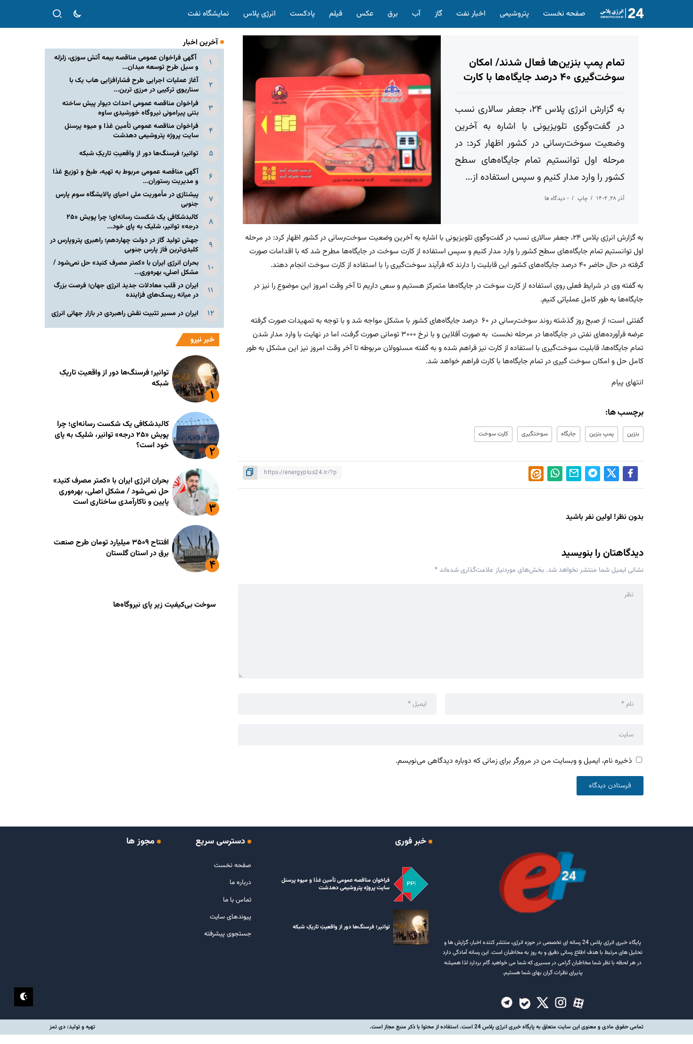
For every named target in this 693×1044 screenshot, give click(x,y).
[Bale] (524, 1003)
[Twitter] (542, 1003)
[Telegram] (506, 1003)
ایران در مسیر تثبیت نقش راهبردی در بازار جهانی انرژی (124, 313)
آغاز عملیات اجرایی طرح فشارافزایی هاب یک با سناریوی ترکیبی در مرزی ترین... (133, 85)
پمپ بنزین (601, 434)
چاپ (583, 198)
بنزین (633, 434)
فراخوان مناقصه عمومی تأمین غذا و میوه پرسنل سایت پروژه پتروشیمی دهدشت (131, 131)
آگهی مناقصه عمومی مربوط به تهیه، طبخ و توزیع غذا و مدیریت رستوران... (125, 177)
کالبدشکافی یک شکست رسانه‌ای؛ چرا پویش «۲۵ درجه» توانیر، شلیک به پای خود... (132, 222)
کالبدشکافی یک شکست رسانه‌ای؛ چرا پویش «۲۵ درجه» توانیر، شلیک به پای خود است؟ (112, 434)
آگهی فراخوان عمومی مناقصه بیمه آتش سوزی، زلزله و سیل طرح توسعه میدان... (126, 62)
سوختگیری (534, 434)
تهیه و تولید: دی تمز (72, 1027)
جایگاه (568, 434)
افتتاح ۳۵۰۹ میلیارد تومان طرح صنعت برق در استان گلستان (111, 548)
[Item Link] (195, 378)
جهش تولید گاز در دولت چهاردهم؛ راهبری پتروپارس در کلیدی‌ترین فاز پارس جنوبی (124, 245)
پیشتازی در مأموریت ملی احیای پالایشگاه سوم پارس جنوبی (127, 199)
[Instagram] (560, 1003)
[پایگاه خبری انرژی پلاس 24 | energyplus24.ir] (620, 14)
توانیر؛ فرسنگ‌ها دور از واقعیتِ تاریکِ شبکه (138, 153)
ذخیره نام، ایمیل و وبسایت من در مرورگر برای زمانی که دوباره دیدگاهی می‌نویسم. (514, 761)
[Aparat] (578, 1003)
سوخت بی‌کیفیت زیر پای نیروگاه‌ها (164, 605)
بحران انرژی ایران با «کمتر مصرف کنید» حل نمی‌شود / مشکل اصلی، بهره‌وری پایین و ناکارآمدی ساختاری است (111, 491)
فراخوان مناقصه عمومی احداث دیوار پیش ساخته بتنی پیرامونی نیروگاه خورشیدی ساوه (130, 108)
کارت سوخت (493, 434)
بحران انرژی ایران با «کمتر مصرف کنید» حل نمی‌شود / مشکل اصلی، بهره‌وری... (125, 268)
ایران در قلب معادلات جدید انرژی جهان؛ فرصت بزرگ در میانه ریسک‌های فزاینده (126, 290)
